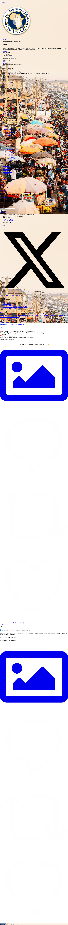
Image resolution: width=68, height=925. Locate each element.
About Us (5, 51)
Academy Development (9, 75)
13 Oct (2, 624)
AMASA (6, 179)
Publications (6, 100)
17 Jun (1, 325)
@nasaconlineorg (19, 324)
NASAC (2, 2)
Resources (6, 166)
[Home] (2, 212)
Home (5, 126)
